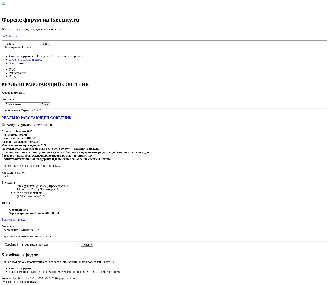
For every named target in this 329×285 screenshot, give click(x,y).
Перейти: (11, 244)
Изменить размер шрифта (25, 59)
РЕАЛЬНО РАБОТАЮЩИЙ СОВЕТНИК (37, 118)
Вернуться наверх (13, 219)
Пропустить (9, 35)
